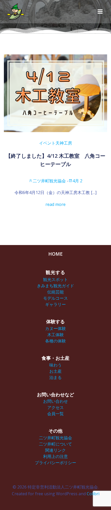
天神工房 (64, 143)
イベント (47, 143)
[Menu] (100, 11)
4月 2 (77, 181)
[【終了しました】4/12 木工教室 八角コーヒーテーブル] (55, 93)
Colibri (93, 494)
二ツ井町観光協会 (49, 181)
